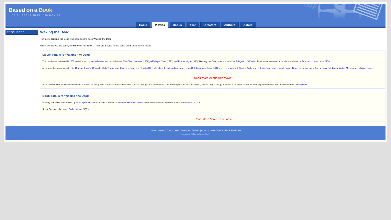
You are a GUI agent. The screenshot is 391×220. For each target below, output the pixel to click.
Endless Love (75, 109)
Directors (210, 24)
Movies (160, 24)
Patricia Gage (264, 68)
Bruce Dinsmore (300, 68)
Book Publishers (233, 130)
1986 (120, 102)
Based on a (30, 10)
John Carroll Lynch (281, 68)
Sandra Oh (146, 68)
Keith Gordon (97, 61)
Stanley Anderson (247, 68)
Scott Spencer (83, 102)
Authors (229, 24)
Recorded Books (134, 102)
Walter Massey (346, 68)
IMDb (327, 61)
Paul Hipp (134, 68)
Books (177, 24)
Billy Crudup (76, 68)
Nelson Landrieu (175, 68)
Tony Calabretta (330, 68)
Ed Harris (217, 68)
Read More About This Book (213, 119)
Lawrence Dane (204, 68)
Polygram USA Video (246, 61)
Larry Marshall (231, 68)
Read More (301, 84)
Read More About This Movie (213, 77)
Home (143, 24)
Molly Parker (108, 68)
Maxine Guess (366, 68)
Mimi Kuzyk (315, 68)
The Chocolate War (132, 61)
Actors (248, 24)
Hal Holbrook (159, 68)
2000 (71, 61)
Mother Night (184, 61)
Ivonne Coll (189, 68)
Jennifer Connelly (92, 68)
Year (193, 24)
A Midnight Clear (158, 61)
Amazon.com (308, 61)
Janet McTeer (122, 68)
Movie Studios (216, 130)
